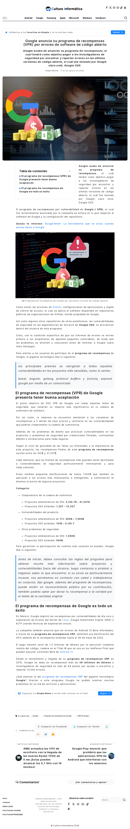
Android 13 (66, 652)
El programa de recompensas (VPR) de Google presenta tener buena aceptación (45, 179)
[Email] (53, 734)
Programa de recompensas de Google (58, 716)
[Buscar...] (125, 18)
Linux (65, 620)
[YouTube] (118, 7)
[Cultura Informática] (65, 8)
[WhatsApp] (107, 727)
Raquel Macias (52, 71)
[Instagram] (114, 7)
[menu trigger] (6, 18)
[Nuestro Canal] (125, 7)
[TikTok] (121, 7)
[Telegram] (45, 734)
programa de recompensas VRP (62, 676)
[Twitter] (110, 7)
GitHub (57, 307)
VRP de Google (83, 716)
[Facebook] (106, 7)
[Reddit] (38, 734)
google (35, 716)
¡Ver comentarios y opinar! (91, 782)
